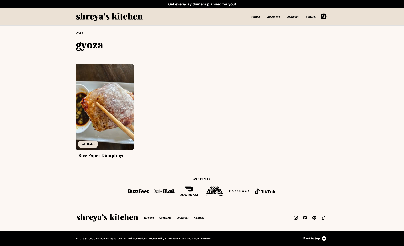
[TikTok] (323, 217)
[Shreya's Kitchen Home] (109, 17)
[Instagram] (295, 217)
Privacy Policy (137, 238)
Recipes (255, 17)
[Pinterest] (314, 217)
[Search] (323, 16)
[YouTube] (305, 217)
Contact (311, 17)
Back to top (311, 238)
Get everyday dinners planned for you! (202, 4)
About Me (273, 17)
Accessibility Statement (163, 238)
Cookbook (293, 17)
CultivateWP (203, 238)
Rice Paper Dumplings (101, 155)
